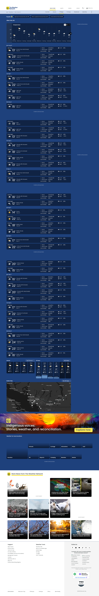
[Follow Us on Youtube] (79, 547)
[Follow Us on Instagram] (76, 547)
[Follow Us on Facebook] (72, 547)
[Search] (83, 8)
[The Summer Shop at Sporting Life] (87, 453)
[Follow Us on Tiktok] (82, 547)
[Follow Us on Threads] (86, 547)
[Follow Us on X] (89, 547)
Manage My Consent (13, 555)
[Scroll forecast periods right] (70, 33)
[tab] (65, 25)
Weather (11, 12)
